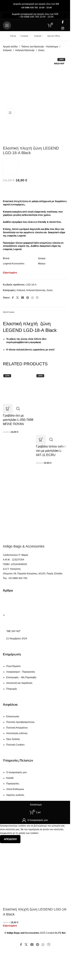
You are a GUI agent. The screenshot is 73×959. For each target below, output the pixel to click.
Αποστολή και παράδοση (19, 683)
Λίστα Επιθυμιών (15, 789)
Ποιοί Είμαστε (13, 666)
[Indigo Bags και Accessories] (25, 532)
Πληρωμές (11, 688)
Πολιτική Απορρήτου (17, 727)
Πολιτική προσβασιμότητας (20, 722)
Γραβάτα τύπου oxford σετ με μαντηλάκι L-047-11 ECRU (51, 451)
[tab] (8, 312)
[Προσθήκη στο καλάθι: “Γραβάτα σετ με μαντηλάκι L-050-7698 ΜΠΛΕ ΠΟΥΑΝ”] (8, 408)
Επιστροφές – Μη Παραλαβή (21, 677)
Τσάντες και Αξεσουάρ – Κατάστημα (39, 46)
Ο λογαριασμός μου (16, 772)
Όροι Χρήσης (13, 739)
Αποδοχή (10, 839)
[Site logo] (35, 25)
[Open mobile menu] (7, 25)
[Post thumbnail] (23, 615)
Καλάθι (10, 778)
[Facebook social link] (62, 22)
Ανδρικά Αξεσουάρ (24, 50)
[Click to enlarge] (10, 112)
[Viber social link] (37, 297)
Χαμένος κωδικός (15, 795)
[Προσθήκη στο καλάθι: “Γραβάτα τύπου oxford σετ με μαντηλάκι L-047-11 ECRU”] (41, 439)
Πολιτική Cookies (15, 744)
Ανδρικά (7, 50)
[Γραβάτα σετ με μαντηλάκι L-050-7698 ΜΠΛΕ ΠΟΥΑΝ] (18, 388)
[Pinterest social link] (27, 297)
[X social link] (17, 297)
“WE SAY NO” (13, 631)
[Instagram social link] (62, 28)
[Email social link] (22, 297)
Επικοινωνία (12, 716)
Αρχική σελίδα (10, 46)
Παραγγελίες (12, 783)
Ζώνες (41, 50)
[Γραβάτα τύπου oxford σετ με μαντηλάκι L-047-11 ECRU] (51, 388)
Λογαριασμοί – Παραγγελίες (20, 671)
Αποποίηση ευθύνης (17, 733)
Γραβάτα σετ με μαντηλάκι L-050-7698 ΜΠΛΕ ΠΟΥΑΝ (18, 420)
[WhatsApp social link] (32, 297)
